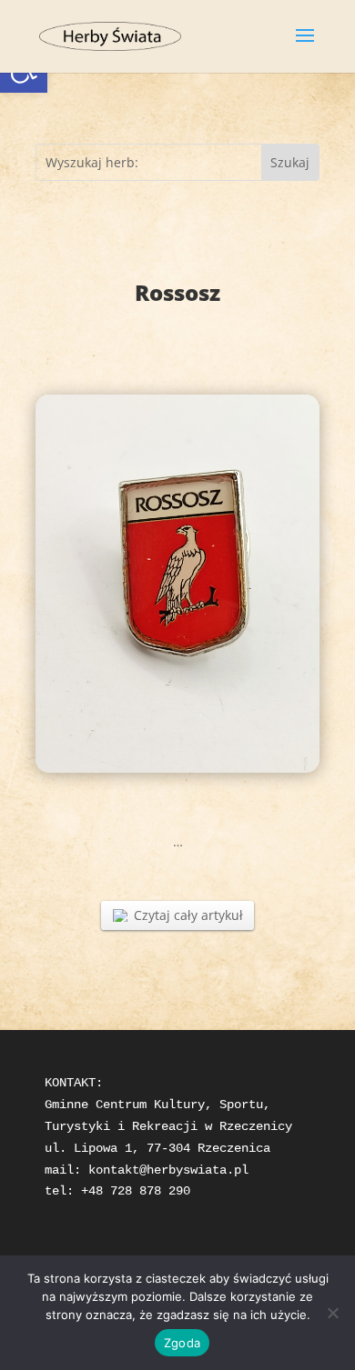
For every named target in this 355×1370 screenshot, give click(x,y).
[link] (110, 35)
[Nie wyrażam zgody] (332, 1313)
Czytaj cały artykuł (188, 915)
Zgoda (182, 1342)
